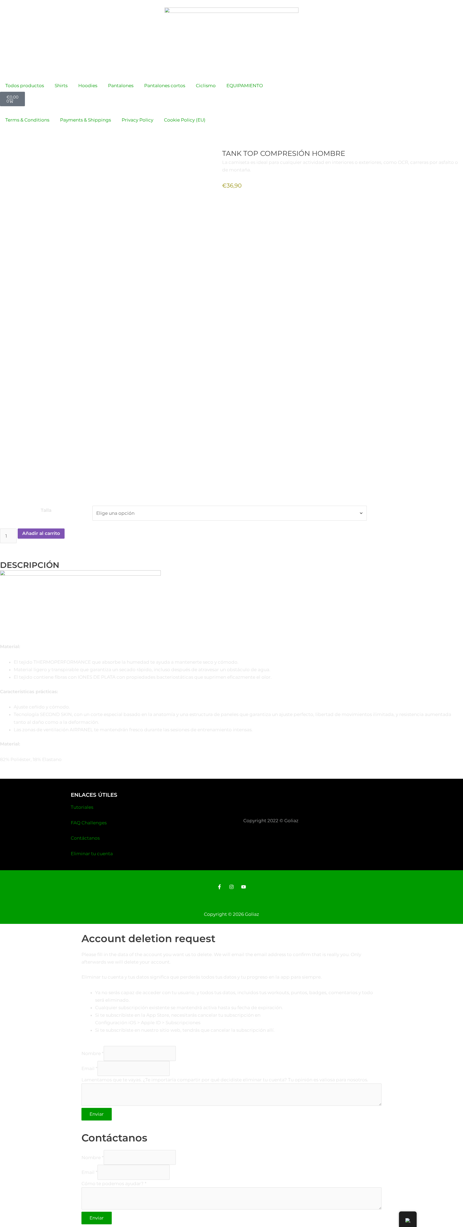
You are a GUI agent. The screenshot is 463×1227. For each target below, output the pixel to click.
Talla (46, 510)
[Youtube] (243, 886)
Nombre (92, 1053)
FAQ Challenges (89, 822)
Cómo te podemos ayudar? (114, 1183)
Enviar (96, 1114)
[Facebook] (219, 886)
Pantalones (120, 85)
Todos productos (24, 85)
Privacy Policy (137, 120)
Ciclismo (206, 85)
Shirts (61, 85)
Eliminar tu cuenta (92, 853)
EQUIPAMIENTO (244, 85)
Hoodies (87, 85)
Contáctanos (85, 838)
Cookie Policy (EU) (185, 120)
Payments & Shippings (85, 120)
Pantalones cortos (164, 85)
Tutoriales (82, 807)
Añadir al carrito (41, 533)
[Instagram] (231, 886)
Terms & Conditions (27, 120)
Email (89, 1068)
